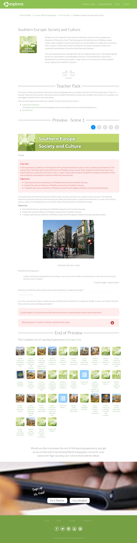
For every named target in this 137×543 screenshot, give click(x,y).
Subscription (105, 4)
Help (117, 4)
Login (126, 4)
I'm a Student (79, 500)
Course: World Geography (45, 15)
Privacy (72, 520)
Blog (47, 520)
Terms (58, 520)
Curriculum (88, 4)
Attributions (27, 110)
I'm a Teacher (57, 500)
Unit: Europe (64, 15)
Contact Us (87, 520)
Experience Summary (30, 104)
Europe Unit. (74, 339)
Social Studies (25, 15)
